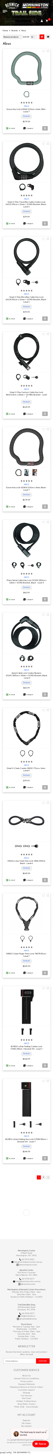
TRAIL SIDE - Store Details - (26, 1407)
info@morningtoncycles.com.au (28, 1262)
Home (5, 30)
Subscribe (43, 1361)
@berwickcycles (28, 1284)
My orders (26, 1423)
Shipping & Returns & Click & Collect (26, 1387)
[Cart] (47, 21)
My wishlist (26, 1426)
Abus (23, 30)
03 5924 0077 (28, 1313)
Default (26, 116)
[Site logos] (26, 10)
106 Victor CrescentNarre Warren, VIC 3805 (26, 1273)
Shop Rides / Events (27, 1404)
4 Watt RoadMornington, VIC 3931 (26, 1254)
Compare (29, 128)
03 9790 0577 (28, 1279)
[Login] (42, 21)
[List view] (48, 36)
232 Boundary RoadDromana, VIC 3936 (26, 1308)
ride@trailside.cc (28, 1316)
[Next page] (48, 1177)
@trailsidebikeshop (28, 1319)
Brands (15, 30)
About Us (26, 1375)
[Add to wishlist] (43, 51)
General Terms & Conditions (26, 1378)
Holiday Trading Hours (26, 1401)
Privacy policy (26, 1381)
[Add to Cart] (45, 128)
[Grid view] (42, 36)
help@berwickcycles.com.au (28, 1281)
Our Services (26, 1395)
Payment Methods (26, 1384)
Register (26, 1420)
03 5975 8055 (28, 1259)
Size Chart (26, 1398)
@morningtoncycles (28, 1264)
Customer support (26, 1390)
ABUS (26, 106)
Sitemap (26, 1392)
